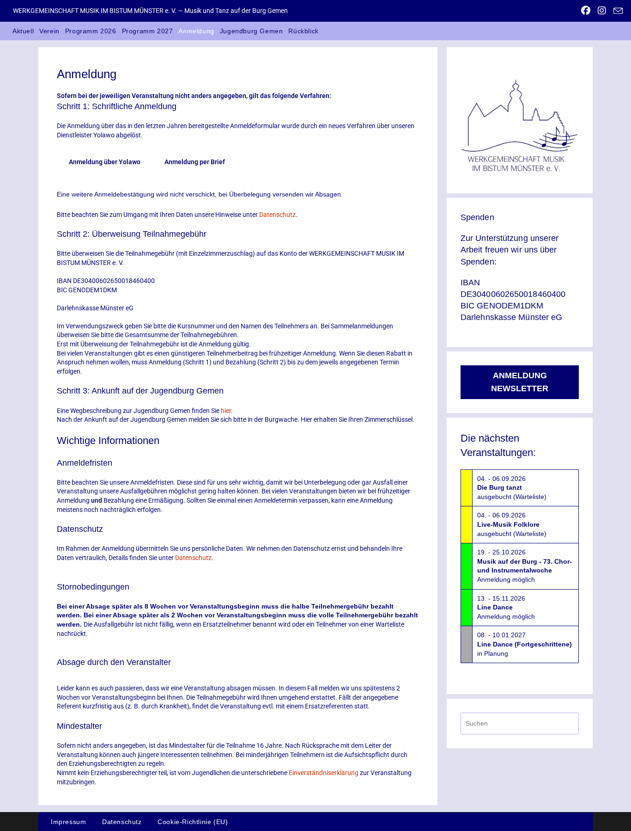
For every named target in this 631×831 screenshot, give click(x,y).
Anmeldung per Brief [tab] (194, 162)
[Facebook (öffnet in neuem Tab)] (585, 10)
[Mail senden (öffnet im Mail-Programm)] (616, 11)
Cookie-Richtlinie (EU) (193, 821)
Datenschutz (277, 214)
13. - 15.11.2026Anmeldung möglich (506, 607)
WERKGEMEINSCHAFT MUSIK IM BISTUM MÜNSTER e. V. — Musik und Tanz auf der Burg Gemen (150, 10)
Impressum (68, 821)
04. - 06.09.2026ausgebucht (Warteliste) (511, 487)
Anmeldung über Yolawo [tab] (104, 162)
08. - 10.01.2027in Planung (524, 644)
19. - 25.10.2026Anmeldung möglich (524, 565)
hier (226, 410)
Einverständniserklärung (323, 772)
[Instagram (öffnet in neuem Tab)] (602, 10)
